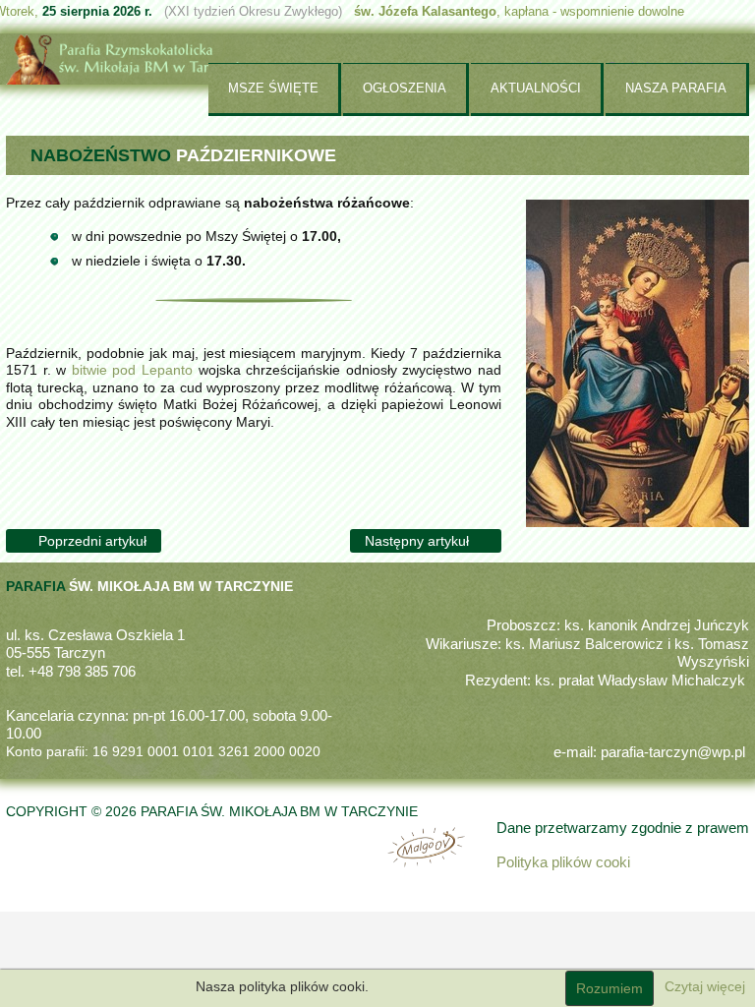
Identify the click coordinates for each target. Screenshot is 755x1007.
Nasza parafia (675, 88)
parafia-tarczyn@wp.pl (673, 752)
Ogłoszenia (404, 88)
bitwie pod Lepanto (132, 370)
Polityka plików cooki (563, 862)
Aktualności (536, 88)
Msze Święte (273, 88)
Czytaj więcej (705, 986)
